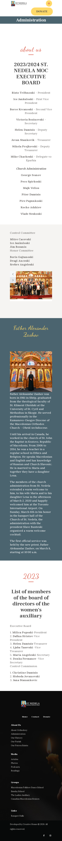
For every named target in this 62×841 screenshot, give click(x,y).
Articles (14, 759)
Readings (15, 770)
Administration (18, 734)
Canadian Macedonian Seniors (25, 799)
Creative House (30, 824)
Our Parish (16, 741)
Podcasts (15, 767)
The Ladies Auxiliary (20, 795)
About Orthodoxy (19, 730)
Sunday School (17, 791)
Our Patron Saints (19, 745)
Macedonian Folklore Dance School (27, 787)
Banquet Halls (17, 816)
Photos (14, 763)
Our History (16, 738)
